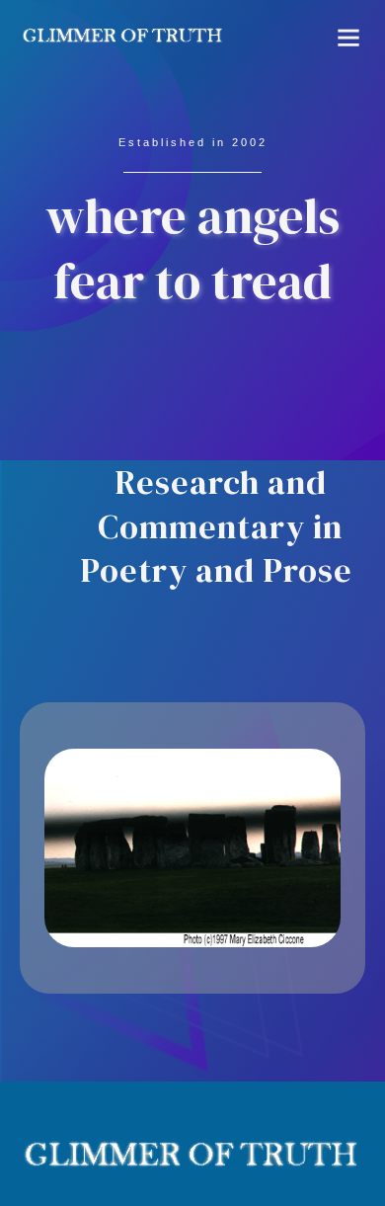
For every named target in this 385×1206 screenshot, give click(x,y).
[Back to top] (330, 1151)
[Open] (348, 37)
